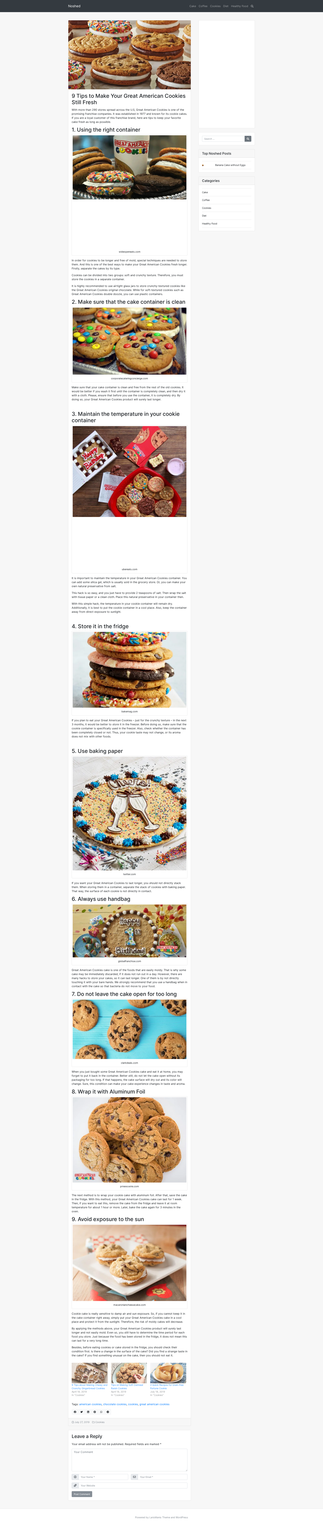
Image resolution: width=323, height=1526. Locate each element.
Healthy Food (239, 6)
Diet (225, 6)
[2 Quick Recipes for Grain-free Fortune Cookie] (168, 1373)
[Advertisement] (129, 224)
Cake (192, 6)
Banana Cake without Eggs (230, 165)
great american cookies (154, 1404)
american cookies (90, 1404)
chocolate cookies (115, 1404)
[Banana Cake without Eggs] (205, 165)
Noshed (74, 6)
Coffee (203, 6)
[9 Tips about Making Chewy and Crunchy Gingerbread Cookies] (90, 1373)
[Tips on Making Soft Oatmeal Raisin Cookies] (129, 1373)
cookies (133, 1404)
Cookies (215, 6)
